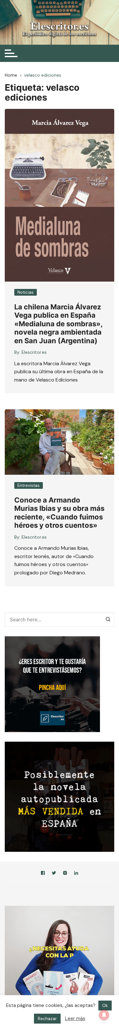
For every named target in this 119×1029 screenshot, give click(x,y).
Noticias (25, 292)
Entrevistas (28, 485)
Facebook (42, 874)
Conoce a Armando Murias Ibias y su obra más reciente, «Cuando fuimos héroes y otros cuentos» (59, 512)
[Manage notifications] (104, 1015)
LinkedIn (76, 874)
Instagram (65, 874)
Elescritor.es (34, 352)
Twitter (53, 874)
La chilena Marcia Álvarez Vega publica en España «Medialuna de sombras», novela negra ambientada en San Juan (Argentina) (58, 324)
